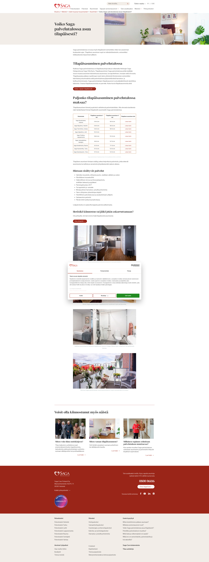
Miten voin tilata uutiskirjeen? (69, 441)
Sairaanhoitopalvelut (96, 525)
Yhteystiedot (148, 9)
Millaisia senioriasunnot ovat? (133, 525)
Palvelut (85, 9)
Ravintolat (94, 9)
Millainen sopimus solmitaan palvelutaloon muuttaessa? (136, 442)
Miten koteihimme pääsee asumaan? (136, 522)
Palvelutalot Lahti (60, 528)
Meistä (64, 12)
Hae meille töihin (60, 549)
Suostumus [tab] (80, 271)
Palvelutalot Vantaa (61, 540)
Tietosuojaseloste (95, 552)
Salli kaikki (128, 295)
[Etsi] (127, 3)
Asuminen (93, 12)
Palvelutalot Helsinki (61, 522)
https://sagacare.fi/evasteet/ (78, 290)
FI (148, 4)
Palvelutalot (75, 9)
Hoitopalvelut (93, 522)
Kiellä (81, 295)
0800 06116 (147, 481)
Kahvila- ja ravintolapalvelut (98, 531)
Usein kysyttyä (128, 518)
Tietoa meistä (59, 555)
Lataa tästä (128, 121)
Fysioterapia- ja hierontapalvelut (100, 528)
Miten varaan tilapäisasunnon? (103, 441)
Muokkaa (103, 295)
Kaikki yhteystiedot (61, 490)
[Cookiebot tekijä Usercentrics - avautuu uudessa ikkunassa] (132, 265)
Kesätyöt (57, 552)
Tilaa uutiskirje (128, 549)
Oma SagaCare (145, 487)
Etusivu (57, 12)
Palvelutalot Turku (60, 525)
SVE (153, 4)
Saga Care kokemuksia (131, 545)
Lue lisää (80, 455)
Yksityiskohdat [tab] (104, 271)
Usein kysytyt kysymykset (78, 12)
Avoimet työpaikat (61, 545)
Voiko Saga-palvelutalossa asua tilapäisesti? (138, 528)
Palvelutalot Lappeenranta (63, 531)
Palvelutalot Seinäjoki (62, 537)
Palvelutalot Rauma (61, 534)
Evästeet (92, 546)
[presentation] (70, 429)
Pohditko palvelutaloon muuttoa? (134, 531)
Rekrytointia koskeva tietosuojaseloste (102, 555)
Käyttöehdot (93, 549)
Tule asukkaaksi (127, 9)
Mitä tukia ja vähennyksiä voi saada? (135, 534)
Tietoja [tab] (129, 271)
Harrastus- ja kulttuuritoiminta (99, 534)
